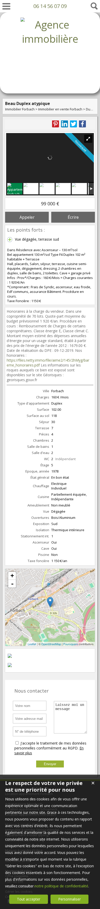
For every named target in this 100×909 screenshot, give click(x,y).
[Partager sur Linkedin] (64, 123)
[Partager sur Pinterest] (55, 123)
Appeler (27, 217)
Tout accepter (28, 899)
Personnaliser (69, 899)
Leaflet (32, 644)
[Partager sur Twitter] (73, 123)
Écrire (73, 217)
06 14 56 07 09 (50, 6)
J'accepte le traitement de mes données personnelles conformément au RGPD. (50, 745)
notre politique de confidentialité (61, 886)
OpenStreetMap (51, 644)
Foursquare (70, 644)
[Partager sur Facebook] (82, 123)
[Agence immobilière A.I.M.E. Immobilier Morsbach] (50, 81)
